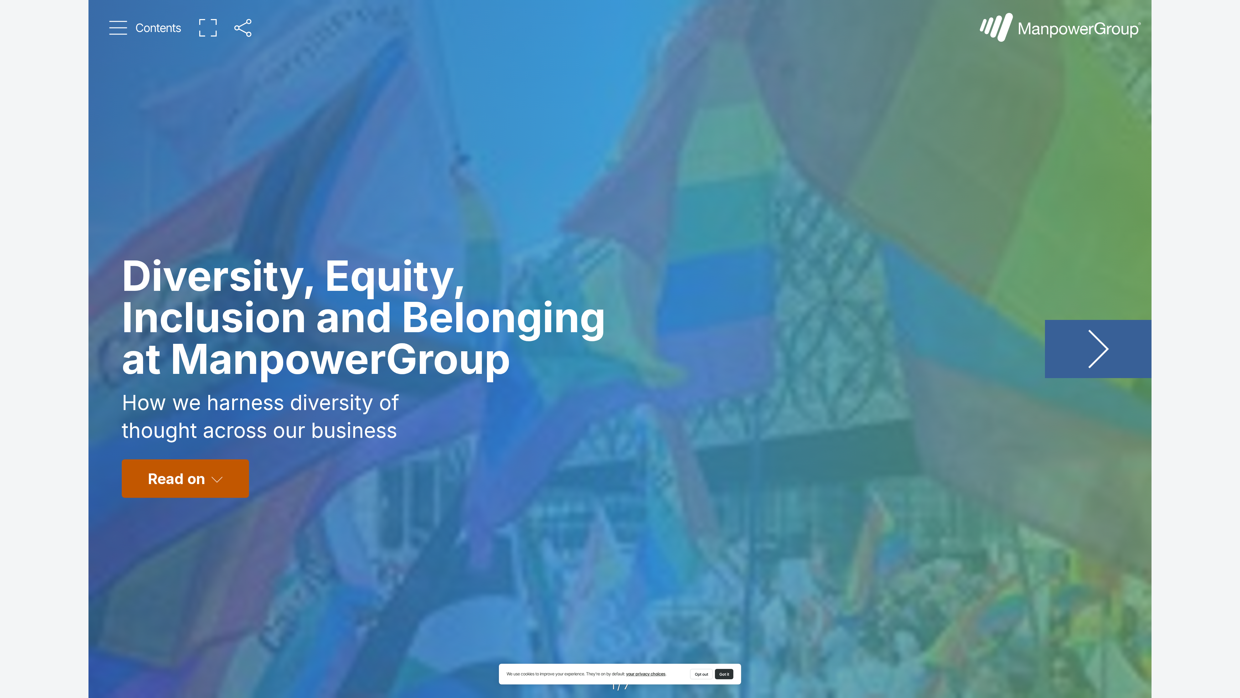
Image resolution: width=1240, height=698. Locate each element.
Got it (724, 674)
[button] (145, 28)
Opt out (701, 674)
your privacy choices (646, 674)
